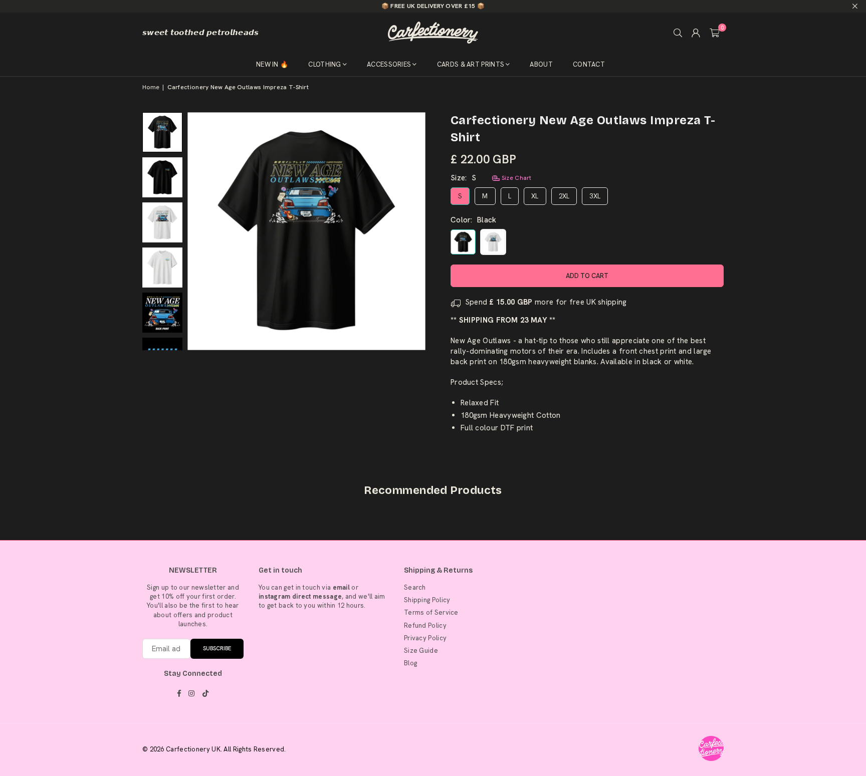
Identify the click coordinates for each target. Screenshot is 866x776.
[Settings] (696, 33)
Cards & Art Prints (470, 64)
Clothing (324, 64)
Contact (589, 64)
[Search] (678, 33)
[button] (714, 33)
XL (535, 196)
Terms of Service (431, 612)
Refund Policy (425, 625)
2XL (564, 196)
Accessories (389, 64)
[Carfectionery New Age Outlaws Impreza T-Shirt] (162, 132)
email (341, 587)
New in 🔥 (272, 64)
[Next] (411, 231)
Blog (410, 663)
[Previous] (201, 231)
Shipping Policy (427, 600)
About (541, 64)
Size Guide (421, 650)
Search (415, 587)
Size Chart (515, 178)
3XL (594, 196)
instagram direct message (300, 596)
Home (150, 87)
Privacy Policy (425, 638)
